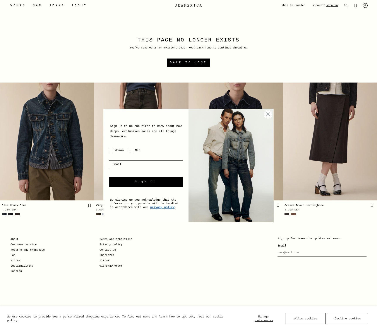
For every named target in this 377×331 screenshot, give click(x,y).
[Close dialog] (268, 114)
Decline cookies (348, 318)
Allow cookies (305, 318)
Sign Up (146, 181)
